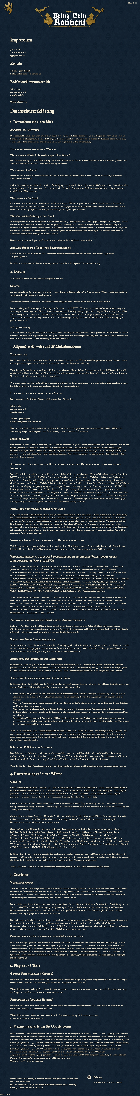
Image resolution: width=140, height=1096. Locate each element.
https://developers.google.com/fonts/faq (78, 989)
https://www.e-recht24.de (30, 1061)
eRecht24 (22, 102)
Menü (131, 3)
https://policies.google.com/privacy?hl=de (42, 992)
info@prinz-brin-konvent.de (107, 1082)
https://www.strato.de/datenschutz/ (92, 301)
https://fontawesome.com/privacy (26, 1018)
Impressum (5, 1094)
